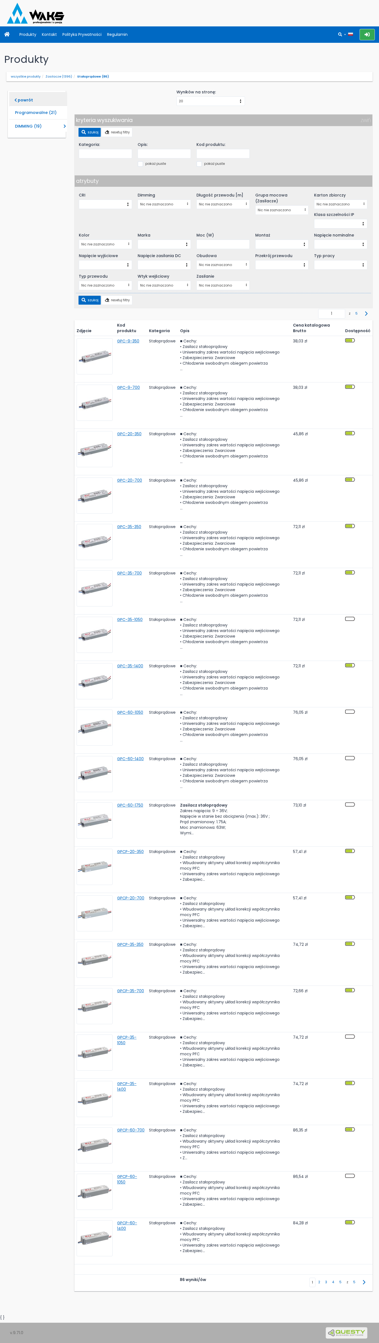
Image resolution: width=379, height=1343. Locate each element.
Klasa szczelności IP (334, 214)
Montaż (262, 235)
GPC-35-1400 (130, 666)
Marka (144, 235)
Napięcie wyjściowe (98, 255)
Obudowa (206, 255)
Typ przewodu (93, 276)
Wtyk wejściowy (153, 276)
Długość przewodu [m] (219, 195)
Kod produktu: (210, 144)
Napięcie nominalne (334, 235)
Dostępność (357, 331)
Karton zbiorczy (330, 195)
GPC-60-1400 (130, 759)
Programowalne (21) (36, 112)
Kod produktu (126, 328)
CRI (82, 195)
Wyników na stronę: (196, 92)
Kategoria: (89, 144)
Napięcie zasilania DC (159, 255)
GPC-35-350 (129, 526)
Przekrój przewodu (273, 255)
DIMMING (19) (28, 126)
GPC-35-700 (129, 573)
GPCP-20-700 (130, 898)
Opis (185, 331)
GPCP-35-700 (130, 991)
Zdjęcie (84, 331)
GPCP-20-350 (130, 851)
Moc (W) (205, 235)
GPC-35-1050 (130, 619)
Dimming (146, 195)
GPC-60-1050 (130, 712)
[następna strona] (366, 313)
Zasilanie (205, 276)
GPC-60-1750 (130, 805)
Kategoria (159, 331)
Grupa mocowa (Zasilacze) (271, 198)
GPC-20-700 (129, 480)
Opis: (143, 144)
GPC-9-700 (128, 387)
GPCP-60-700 (131, 1130)
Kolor (84, 235)
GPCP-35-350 (130, 944)
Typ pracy (324, 255)
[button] (350, 34)
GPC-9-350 (128, 341)
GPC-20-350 (129, 434)
